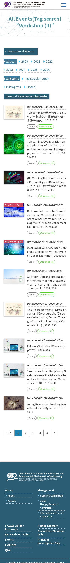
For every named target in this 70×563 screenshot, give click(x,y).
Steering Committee (51, 495)
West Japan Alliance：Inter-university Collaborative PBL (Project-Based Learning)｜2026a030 (46, 251)
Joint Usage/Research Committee (49, 504)
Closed (30, 87)
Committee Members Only (51, 532)
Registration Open (36, 78)
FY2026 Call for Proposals (14, 527)
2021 (37, 61)
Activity (12, 501)
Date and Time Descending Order (26, 96)
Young (32, 126)
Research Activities (17, 534)
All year (11, 61)
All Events (12, 78)
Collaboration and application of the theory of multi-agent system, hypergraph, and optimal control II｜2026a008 (46, 282)
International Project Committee (51, 514)
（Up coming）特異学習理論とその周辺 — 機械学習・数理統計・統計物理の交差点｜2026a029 (46, 116)
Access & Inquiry (48, 525)
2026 (46, 70)
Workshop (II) (45, 126)
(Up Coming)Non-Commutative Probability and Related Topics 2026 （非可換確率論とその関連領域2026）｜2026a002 (46, 184)
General (32, 163)
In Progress (13, 87)
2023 (9, 70)
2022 (49, 61)
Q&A (8, 550)
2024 (21, 70)
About (11, 495)
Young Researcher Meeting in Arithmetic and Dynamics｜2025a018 (46, 408)
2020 (24, 61)
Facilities (10, 545)
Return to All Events (21, 51)
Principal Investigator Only (49, 541)
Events (9, 539)
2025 (34, 70)
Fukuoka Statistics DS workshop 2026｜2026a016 (46, 348)
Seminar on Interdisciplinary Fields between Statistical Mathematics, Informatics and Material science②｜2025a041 (46, 377)
